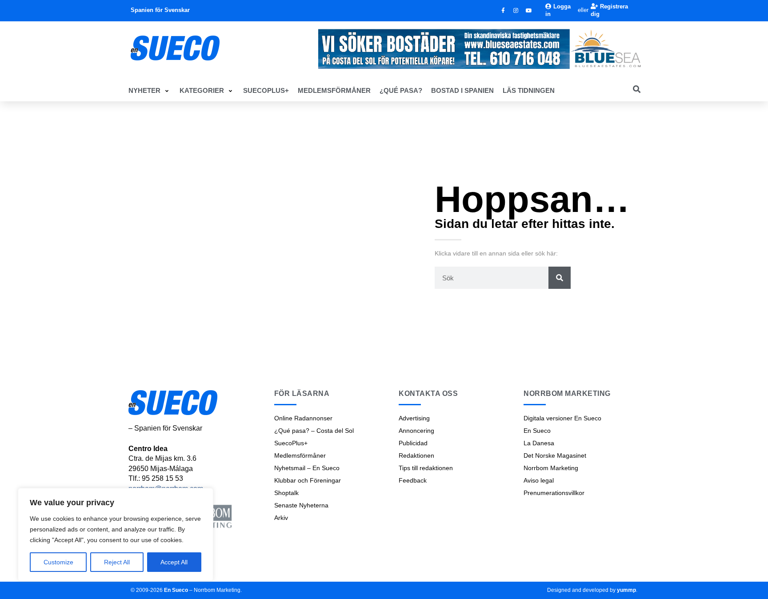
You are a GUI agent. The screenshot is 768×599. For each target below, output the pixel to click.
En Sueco (537, 430)
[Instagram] (516, 10)
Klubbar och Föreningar (307, 480)
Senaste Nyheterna (301, 505)
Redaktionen (416, 455)
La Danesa (539, 443)
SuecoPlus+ (291, 443)
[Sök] (559, 278)
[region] (115, 534)
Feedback (413, 480)
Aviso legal (539, 480)
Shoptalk (286, 492)
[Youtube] (529, 10)
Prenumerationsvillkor (554, 492)
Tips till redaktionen (426, 467)
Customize (58, 562)
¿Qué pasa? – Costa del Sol (314, 430)
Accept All (174, 562)
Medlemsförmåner (300, 455)
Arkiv (281, 517)
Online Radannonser (303, 418)
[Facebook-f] (503, 10)
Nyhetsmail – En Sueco (307, 467)
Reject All (117, 562)
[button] (149, 90)
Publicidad (413, 443)
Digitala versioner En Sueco (562, 418)
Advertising (414, 418)
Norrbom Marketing (551, 467)
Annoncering (416, 430)
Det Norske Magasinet (555, 455)
